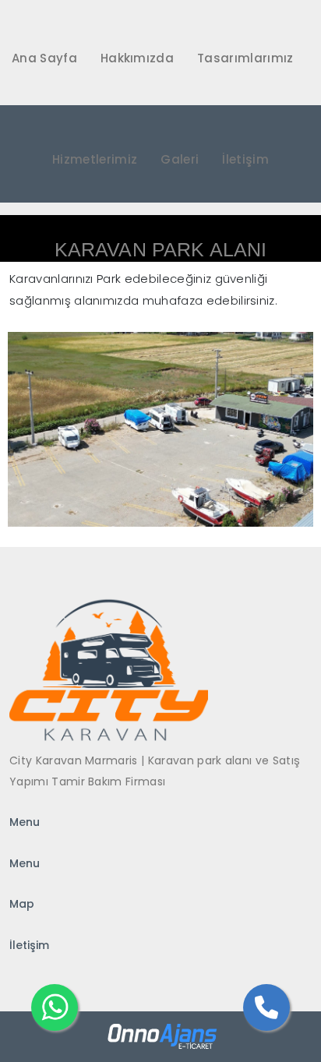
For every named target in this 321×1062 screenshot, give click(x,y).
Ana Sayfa (44, 58)
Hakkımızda (137, 58)
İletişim (245, 159)
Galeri (179, 159)
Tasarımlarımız (245, 58)
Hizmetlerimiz (94, 159)
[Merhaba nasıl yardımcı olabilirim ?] (54, 1007)
